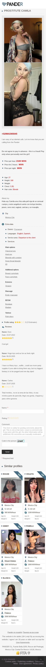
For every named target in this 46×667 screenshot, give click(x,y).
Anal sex (8, 254)
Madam (8, 307)
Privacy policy (38, 664)
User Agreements (23, 642)
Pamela (30, 526)
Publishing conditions (26, 661)
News (15, 664)
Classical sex (10, 251)
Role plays (9, 316)
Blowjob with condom (13, 258)
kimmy (6, 526)
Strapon (8, 286)
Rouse (6, 474)
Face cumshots (11, 277)
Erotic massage (11, 295)
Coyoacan (18, 229)
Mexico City (10, 217)
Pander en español (15, 632)
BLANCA (6, 578)
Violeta (30, 474)
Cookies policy (10, 661)
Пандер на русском (31, 632)
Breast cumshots (12, 273)
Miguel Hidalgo (10, 561)
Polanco (31, 561)
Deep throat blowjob (13, 261)
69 (6, 264)
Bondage (8, 304)
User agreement (25, 664)
